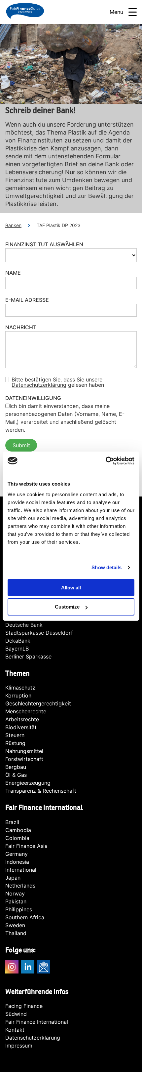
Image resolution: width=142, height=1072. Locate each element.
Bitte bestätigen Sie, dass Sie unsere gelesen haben (58, 382)
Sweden (15, 925)
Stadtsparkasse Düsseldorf (39, 632)
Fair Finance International (36, 1021)
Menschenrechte (25, 711)
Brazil (12, 822)
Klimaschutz (20, 687)
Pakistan (15, 901)
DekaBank (17, 640)
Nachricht (20, 327)
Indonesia (17, 861)
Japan (12, 877)
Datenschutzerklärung (39, 384)
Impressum (18, 1045)
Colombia (17, 838)
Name (13, 272)
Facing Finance (24, 1006)
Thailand (15, 933)
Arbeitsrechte (22, 719)
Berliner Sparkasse (28, 656)
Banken (13, 225)
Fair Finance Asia (26, 846)
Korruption (18, 695)
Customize (67, 607)
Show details (106, 567)
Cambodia (18, 830)
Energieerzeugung (28, 782)
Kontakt (14, 1029)
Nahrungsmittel (24, 751)
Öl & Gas (16, 775)
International (20, 869)
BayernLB (17, 648)
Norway (15, 893)
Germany (16, 854)
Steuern (14, 735)
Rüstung (15, 743)
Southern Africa (24, 917)
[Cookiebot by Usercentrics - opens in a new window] (105, 461)
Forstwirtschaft (24, 759)
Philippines (18, 909)
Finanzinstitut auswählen (44, 244)
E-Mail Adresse (27, 300)
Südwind (16, 1014)
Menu (116, 12)
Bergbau (15, 767)
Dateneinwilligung (33, 398)
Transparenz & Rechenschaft (40, 790)
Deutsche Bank (24, 624)
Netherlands (20, 885)
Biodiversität (21, 727)
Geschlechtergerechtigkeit (38, 703)
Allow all (71, 587)
